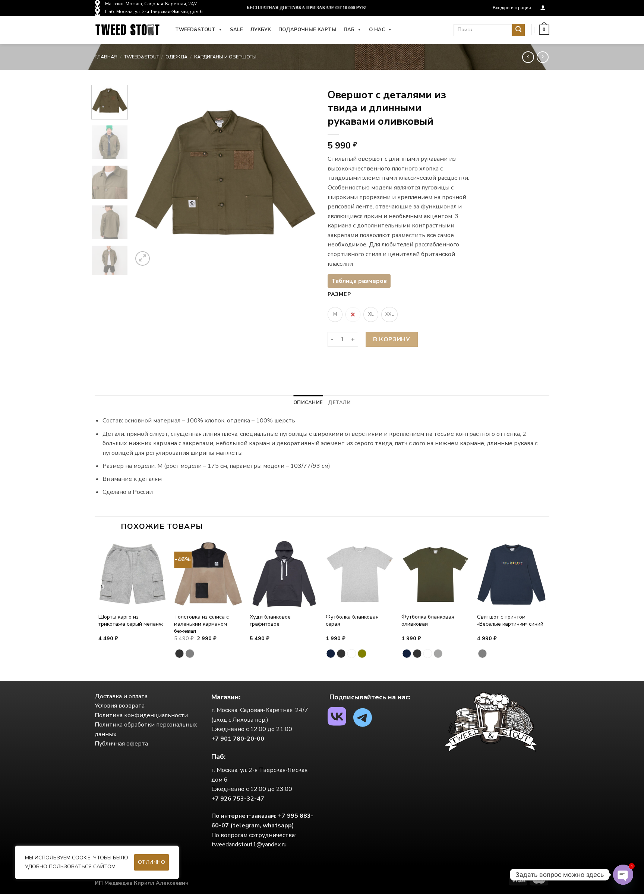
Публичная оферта (121, 744)
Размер (339, 294)
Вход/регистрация (512, 7)
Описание (308, 402)
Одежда (176, 57)
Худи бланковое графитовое (270, 620)
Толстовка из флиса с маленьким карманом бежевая (201, 623)
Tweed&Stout (195, 29)
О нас (377, 29)
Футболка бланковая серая (352, 620)
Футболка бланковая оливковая (427, 620)
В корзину (391, 339)
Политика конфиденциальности (141, 715)
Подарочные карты (307, 29)
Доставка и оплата (121, 696)
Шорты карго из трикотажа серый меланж (130, 620)
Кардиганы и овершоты (225, 57)
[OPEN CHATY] (623, 875)
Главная (106, 57)
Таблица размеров (359, 281)
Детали (339, 402)
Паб (349, 29)
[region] (97, 862)
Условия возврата (120, 706)
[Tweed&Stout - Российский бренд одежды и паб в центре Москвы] (127, 30)
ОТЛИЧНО (151, 862)
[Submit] (518, 30)
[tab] (308, 402)
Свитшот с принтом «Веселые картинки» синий (510, 620)
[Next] (303, 176)
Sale (236, 29)
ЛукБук (260, 29)
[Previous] (145, 176)
